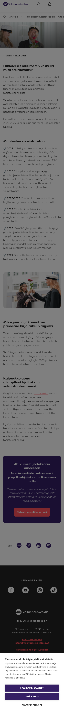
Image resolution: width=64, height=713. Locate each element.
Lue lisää (20, 678)
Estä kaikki (32, 696)
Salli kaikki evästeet (31, 688)
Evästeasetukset (32, 705)
